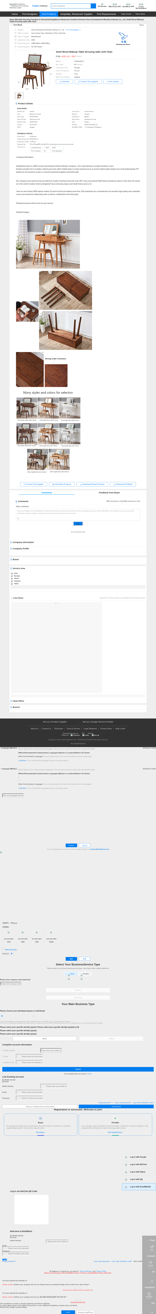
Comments (46, 493)
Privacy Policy (106, 729)
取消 (84, 959)
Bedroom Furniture (69, 19)
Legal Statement (90, 729)
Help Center (126, 14)
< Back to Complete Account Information (39, 1106)
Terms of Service (73, 729)
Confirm (71, 845)
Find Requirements (106, 14)
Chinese (44, 6)
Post (78, 524)
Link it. (89, 1074)
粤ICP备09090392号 (78, 744)
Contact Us (46, 729)
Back (45, 1039)
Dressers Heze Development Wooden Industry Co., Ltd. (102, 19)
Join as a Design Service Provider (97, 722)
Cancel (84, 845)
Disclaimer (58, 729)
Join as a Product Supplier (55, 722)
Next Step (78, 998)
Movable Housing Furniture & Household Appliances (38, 19)
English (35, 6)
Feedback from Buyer (109, 493)
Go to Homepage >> (73, 30)
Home (15, 14)
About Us (34, 729)
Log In (4, 1259)
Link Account (116, 1106)
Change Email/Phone (85, 1312)
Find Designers (29, 14)
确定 (71, 959)
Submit (78, 990)
